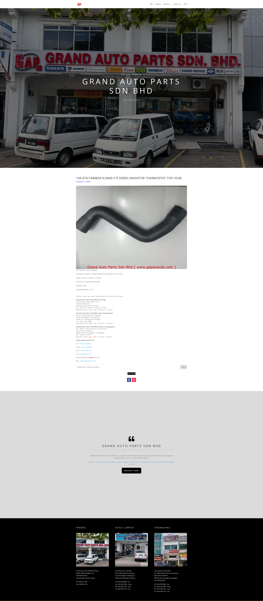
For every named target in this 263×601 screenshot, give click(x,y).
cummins (112, 462)
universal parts (167, 462)
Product (158, 4)
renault (145, 462)
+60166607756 (85, 354)
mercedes (134, 462)
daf (120, 462)
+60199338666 (85, 344)
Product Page (131, 471)
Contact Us (177, 4)
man (126, 462)
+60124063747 (85, 351)
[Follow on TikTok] (134, 380)
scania (154, 462)
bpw (91, 462)
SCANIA (87, 182)
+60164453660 (86, 347)
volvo (132, 464)
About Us (167, 4)
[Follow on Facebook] (129, 380)
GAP (151, 4)
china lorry (100, 462)
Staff (185, 4)
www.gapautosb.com (88, 361)
